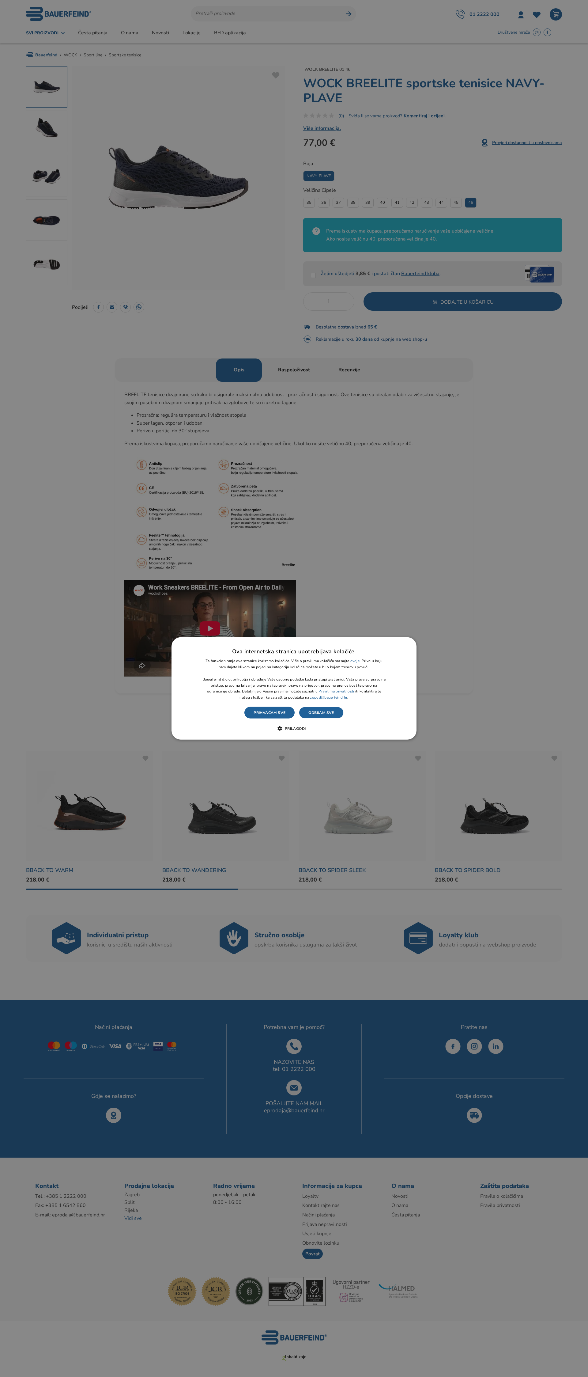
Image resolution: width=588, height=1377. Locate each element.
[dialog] (294, 688)
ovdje (355, 660)
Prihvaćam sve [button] (269, 712)
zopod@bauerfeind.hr (328, 697)
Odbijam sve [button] (321, 712)
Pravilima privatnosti (336, 691)
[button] (294, 728)
